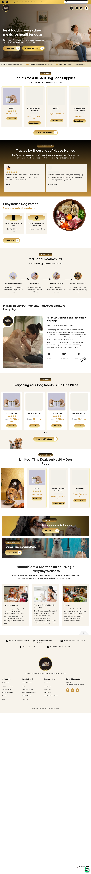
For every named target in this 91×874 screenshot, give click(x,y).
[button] (71, 8)
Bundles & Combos (27, 682)
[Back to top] (83, 632)
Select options (11, 120)
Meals (23, 686)
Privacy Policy (47, 689)
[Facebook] (3, 2)
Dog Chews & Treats (27, 689)
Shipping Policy (48, 692)
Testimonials (5, 695)
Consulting (25, 699)
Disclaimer (46, 682)
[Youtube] (77, 690)
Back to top (84, 633)
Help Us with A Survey (8, 686)
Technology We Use (7, 692)
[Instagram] (7, 2)
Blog (3, 699)
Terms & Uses (47, 686)
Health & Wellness (26, 695)
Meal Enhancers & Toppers (29, 692)
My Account (5, 682)
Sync (79, 108)
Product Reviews (6, 689)
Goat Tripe (11, 108)
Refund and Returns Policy (51, 695)
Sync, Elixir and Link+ (34, 413)
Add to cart (12, 426)
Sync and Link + (11, 413)
